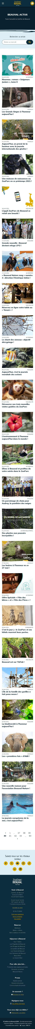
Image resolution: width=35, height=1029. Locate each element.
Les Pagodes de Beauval (17, 944)
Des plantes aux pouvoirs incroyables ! (14, 534)
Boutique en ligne (18, 994)
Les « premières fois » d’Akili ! (15, 756)
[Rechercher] (29, 42)
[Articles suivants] (17, 839)
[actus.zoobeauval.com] (17, 3)
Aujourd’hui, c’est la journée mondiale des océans (15, 373)
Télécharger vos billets (18, 1013)
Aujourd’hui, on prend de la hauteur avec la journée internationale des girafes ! (15, 146)
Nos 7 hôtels (17, 942)
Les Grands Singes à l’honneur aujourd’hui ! (16, 113)
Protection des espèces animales (17, 967)
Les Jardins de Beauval (17, 948)
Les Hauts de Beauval (17, 951)
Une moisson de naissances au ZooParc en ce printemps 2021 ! (17, 180)
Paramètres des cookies (12, 1025)
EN (29, 1025)
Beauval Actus (18, 15)
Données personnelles (26, 1021)
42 (15, 836)
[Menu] (3, 3)
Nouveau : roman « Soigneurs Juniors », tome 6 (16, 81)
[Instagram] (23, 863)
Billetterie (17, 928)
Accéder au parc (17, 907)
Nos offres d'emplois (18, 1003)
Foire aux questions (17, 914)
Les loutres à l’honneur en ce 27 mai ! (15, 566)
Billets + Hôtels (17, 930)
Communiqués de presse (17, 985)
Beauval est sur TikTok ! (13, 662)
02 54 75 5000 (17, 911)
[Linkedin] (20, 869)
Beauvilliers (17, 955)
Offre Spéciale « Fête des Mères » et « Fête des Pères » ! (16, 599)
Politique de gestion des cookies (23, 1023)
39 (29, 833)
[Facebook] (6, 863)
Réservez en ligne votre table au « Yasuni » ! (17, 309)
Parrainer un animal (17, 969)
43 (21, 836)
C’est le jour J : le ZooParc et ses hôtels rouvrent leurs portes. (17, 631)
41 (10, 836)
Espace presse (17, 981)
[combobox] (17, 42)
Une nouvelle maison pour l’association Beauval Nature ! (16, 787)
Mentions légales (8, 1023)
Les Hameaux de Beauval (17, 953)
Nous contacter (17, 916)
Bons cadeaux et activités (17, 932)
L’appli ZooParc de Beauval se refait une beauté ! (16, 212)
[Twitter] (12, 863)
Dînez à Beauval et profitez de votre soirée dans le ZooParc (16, 470)
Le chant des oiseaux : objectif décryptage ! (16, 341)
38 (24, 833)
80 (30, 836)
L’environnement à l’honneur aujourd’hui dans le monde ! (15, 438)
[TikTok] (29, 863)
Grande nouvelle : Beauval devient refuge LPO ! (14, 244)
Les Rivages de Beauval (17, 946)
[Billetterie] (32, 3)
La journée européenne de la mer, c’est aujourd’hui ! (15, 819)
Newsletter (17, 919)
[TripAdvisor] (15, 869)
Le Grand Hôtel (17, 958)
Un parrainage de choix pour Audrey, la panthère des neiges (16, 502)
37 (19, 833)
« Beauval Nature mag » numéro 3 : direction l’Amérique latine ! (17, 276)
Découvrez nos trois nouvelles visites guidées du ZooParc (16, 405)
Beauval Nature (17, 971)
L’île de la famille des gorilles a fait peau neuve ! (16, 693)
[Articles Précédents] (5, 833)
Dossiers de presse (17, 983)
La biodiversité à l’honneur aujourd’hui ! (14, 725)
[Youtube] (17, 863)
